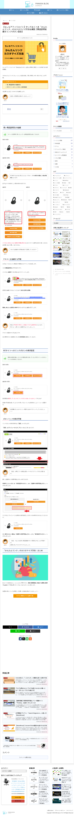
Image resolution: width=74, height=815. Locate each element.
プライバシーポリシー (60, 810)
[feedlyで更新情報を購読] (27, 638)
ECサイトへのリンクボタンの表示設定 (62, 271)
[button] (33, 631)
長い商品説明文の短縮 (59, 269)
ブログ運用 (6, 23)
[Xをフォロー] (23, 638)
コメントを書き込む (25, 757)
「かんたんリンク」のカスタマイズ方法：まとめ (63, 274)
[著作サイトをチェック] (20, 638)
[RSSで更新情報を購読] (30, 638)
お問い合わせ (50, 810)
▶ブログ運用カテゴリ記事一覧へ (25, 595)
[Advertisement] (25, 120)
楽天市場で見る (18, 800)
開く (42, 109)
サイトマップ (70, 810)
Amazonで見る (18, 797)
